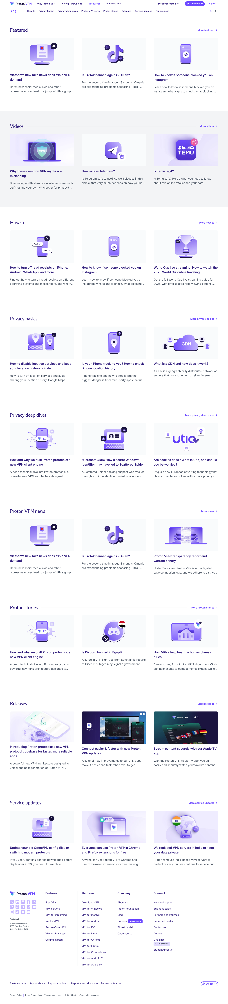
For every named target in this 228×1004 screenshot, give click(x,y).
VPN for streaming (56, 914)
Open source (125, 933)
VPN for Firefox (90, 945)
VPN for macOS (90, 914)
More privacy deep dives (199, 415)
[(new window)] (12, 902)
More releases (205, 703)
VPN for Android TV (92, 958)
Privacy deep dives (68, 11)
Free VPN (50, 902)
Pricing (65, 3)
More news (207, 511)
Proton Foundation (128, 908)
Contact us (160, 927)
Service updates (143, 11)
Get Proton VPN (195, 3)
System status (18, 983)
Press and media (163, 921)
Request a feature (111, 983)
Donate (158, 933)
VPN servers (52, 908)
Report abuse (37, 983)
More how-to (206, 222)
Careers (122, 921)
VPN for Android (90, 921)
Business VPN (114, 3)
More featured (205, 30)
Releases (126, 11)
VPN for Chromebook (93, 952)
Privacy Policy (16, 995)
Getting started (54, 939)
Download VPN (90, 902)
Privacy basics (46, 11)
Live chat (159, 939)
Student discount (163, 949)
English (209, 983)
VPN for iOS (88, 927)
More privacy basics (202, 318)
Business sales (162, 908)
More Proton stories (202, 607)
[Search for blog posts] (216, 11)
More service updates (201, 802)
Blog (120, 914)
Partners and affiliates (166, 914)
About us (123, 902)
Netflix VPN (52, 921)
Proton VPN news (90, 11)
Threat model (125, 927)
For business (162, 11)
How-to (31, 11)
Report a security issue (84, 983)
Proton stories (110, 11)
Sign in (212, 3)
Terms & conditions (33, 995)
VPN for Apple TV (91, 964)
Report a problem (58, 983)
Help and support (164, 902)
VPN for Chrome (90, 939)
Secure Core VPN (55, 927)
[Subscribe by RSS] (210, 11)
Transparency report (53, 995)
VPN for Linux (89, 933)
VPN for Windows (91, 908)
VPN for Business (55, 933)
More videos (207, 126)
